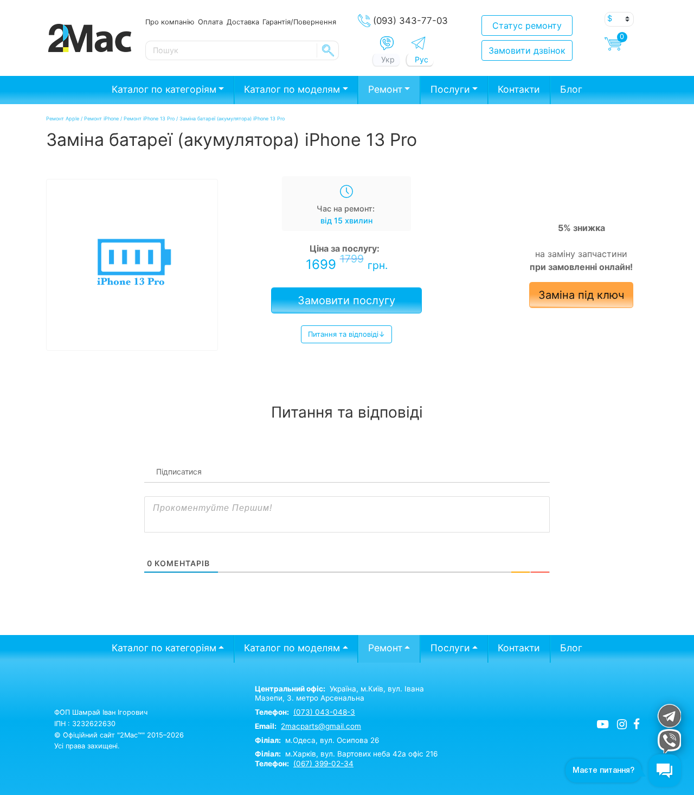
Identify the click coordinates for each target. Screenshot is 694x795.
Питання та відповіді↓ (346, 334)
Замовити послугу (346, 300)
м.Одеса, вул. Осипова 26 (317, 740)
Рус (421, 59)
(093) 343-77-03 (410, 20)
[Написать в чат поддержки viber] (669, 741)
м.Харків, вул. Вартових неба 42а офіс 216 (346, 753)
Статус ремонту (527, 25)
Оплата (210, 21)
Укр (388, 59)
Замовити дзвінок (527, 50)
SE (328, 50)
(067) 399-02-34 (323, 763)
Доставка (243, 21)
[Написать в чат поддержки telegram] (669, 715)
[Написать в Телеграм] (418, 43)
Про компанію (169, 21)
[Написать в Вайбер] (387, 43)
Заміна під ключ (581, 295)
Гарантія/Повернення (299, 21)
